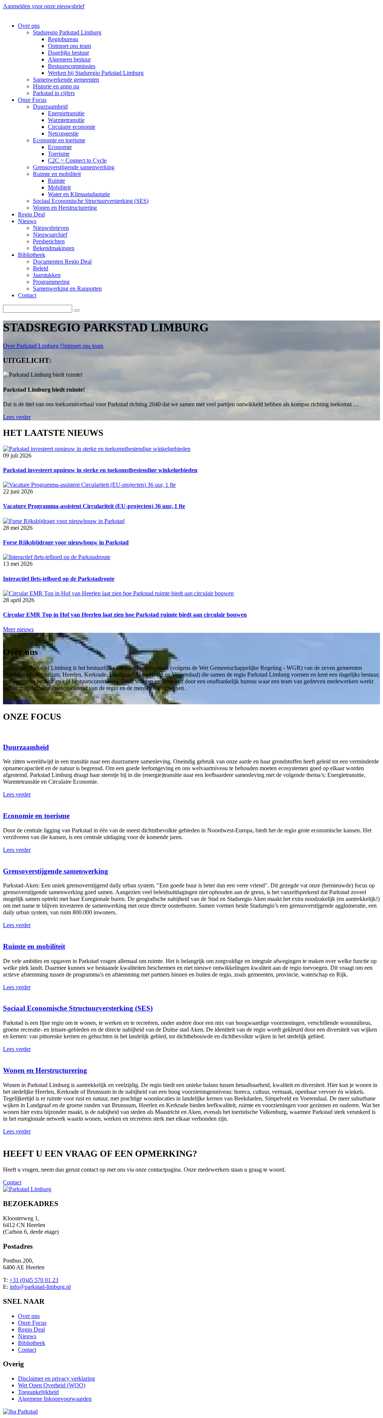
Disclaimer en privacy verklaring (56, 1378)
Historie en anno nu (56, 86)
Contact (27, 295)
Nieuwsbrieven (51, 228)
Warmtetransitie (66, 120)
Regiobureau (63, 39)
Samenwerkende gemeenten (66, 79)
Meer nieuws (18, 629)
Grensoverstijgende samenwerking (73, 167)
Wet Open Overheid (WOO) (51, 1385)
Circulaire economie (71, 127)
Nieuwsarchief (50, 234)
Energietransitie (66, 113)
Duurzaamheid (50, 106)
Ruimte (56, 180)
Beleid (40, 268)
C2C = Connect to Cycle (77, 160)
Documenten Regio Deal (62, 261)
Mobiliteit (59, 187)
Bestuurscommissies (71, 66)
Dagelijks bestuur (68, 52)
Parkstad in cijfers (54, 93)
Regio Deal (31, 214)
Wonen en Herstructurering (65, 207)
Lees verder (17, 417)
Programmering (51, 282)
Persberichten (49, 241)
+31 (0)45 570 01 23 (33, 1280)
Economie (60, 147)
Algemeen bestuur (69, 59)
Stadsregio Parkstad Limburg (67, 32)
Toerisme (59, 154)
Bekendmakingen (53, 248)
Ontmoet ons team (69, 46)
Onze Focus (32, 100)
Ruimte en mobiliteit (57, 174)
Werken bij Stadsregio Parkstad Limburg (96, 73)
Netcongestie (63, 133)
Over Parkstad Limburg (31, 346)
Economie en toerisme (59, 140)
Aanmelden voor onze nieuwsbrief (44, 6)
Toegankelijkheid (38, 1392)
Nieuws (27, 221)
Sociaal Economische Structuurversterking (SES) (90, 201)
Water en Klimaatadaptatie (79, 194)
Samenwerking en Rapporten (67, 288)
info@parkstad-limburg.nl (40, 1287)
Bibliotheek (31, 255)
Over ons (29, 25)
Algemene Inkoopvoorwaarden (55, 1399)
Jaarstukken (47, 275)
